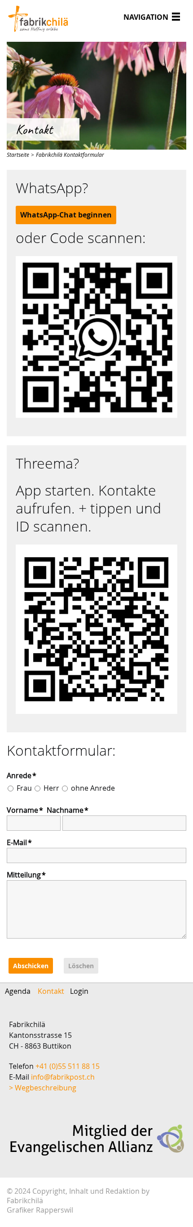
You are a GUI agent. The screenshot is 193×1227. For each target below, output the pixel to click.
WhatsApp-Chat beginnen (66, 215)
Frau (24, 788)
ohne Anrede (93, 788)
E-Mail (19, 842)
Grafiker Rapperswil (40, 1210)
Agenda (18, 991)
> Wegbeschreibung (42, 1088)
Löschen (81, 965)
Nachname (67, 810)
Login (79, 991)
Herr (51, 788)
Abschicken (30, 965)
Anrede (21, 775)
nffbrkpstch (64, 1077)
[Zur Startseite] (38, 18)
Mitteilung (26, 875)
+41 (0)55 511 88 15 (67, 1066)
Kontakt (51, 991)
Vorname (25, 810)
